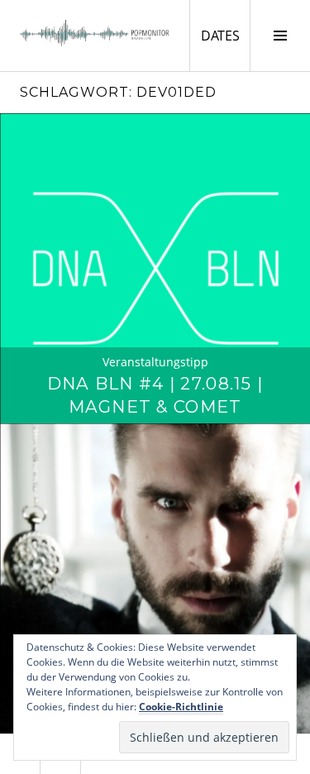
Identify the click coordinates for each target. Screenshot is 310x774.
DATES (225, 35)
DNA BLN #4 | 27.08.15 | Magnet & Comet (155, 395)
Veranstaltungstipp (155, 362)
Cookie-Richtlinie (181, 707)
